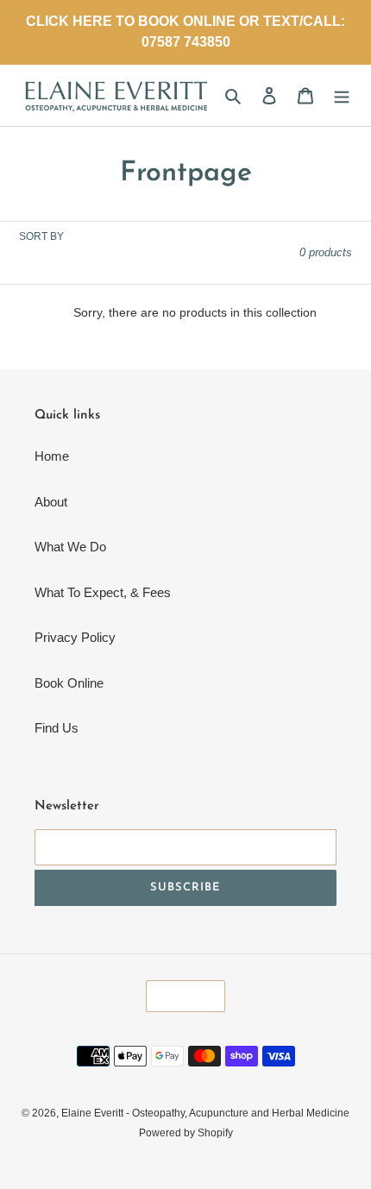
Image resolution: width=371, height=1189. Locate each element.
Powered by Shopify (186, 1133)
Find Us (57, 727)
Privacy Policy (75, 637)
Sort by (41, 236)
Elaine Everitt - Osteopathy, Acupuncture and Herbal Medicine (205, 1113)
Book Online (69, 683)
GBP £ (180, 996)
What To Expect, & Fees (103, 592)
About (51, 501)
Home (52, 456)
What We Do (70, 546)
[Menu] (342, 95)
